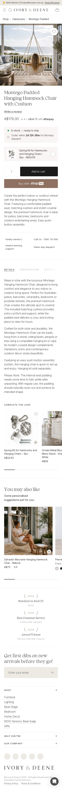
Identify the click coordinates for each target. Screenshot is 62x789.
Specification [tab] (29, 269)
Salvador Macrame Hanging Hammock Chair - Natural (26, 561)
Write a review (13, 111)
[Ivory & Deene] (31, 768)
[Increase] (17, 171)
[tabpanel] (31, 336)
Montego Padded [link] (39, 19)
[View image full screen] (31, 55)
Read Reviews (52, 2)
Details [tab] (9, 269)
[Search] (10, 10)
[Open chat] (54, 781)
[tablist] (31, 269)
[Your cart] (57, 10)
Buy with (30, 184)
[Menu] (4, 10)
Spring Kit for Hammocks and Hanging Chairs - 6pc (20, 452)
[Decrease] (5, 171)
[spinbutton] (11, 171)
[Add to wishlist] (36, 414)
